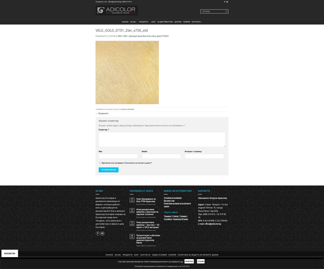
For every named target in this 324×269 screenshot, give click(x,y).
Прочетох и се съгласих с (127, 163)
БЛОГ (153, 22)
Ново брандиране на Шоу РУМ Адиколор (146, 200)
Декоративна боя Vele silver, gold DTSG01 (149, 36)
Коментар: (104, 130)
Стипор (175, 216)
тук (181, 262)
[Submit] (226, 11)
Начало (125, 22)
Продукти (128, 255)
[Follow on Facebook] (225, 2)
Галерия (186, 22)
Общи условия (159, 255)
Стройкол (168, 219)
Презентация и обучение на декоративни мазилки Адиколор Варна (148, 239)
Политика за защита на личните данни (198, 255)
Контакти (145, 255)
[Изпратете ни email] (227, 2)
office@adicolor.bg (213, 224)
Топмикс (183, 216)
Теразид (167, 216)
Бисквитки (9, 254)
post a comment (128, 109)
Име (100, 151)
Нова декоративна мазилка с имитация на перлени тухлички (147, 211)
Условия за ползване (173, 198)
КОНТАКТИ (196, 22)
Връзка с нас (169, 201)
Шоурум (178, 22)
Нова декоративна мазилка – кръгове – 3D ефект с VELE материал (147, 224)
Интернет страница (193, 151)
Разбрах (189, 261)
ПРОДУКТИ (143, 22)
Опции (201, 261)
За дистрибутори (165, 22)
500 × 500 (122, 36)
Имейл (144, 151)
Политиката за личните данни (138, 163)
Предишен (102, 113)
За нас (133, 22)
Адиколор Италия (180, 219)
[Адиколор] (117, 10)
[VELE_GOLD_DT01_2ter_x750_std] (127, 72)
